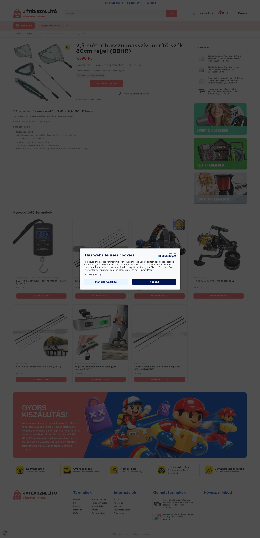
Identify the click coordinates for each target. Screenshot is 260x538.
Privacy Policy (94, 274)
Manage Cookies (106, 282)
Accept (154, 282)
